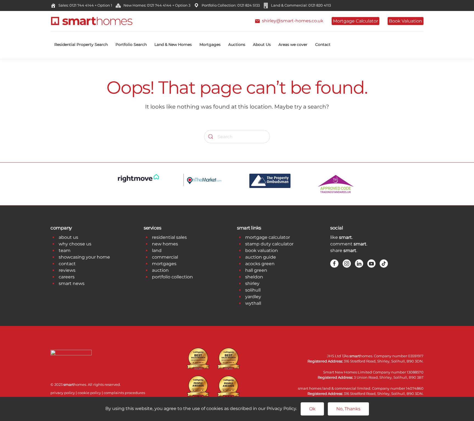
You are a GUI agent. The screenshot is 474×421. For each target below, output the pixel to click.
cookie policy (89, 392)
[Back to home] (91, 21)
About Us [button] (262, 44)
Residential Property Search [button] (81, 44)
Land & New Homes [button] (173, 44)
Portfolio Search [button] (131, 44)
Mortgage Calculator (355, 21)
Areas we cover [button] (292, 44)
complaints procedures (124, 392)
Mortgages (210, 44)
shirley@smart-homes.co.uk (291, 20)
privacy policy (62, 392)
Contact (323, 44)
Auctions (236, 44)
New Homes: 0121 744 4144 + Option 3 (156, 5)
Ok (312, 408)
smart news (71, 283)
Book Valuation (405, 21)
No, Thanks (348, 408)
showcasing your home (84, 257)
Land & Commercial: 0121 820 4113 (300, 5)
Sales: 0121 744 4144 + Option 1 (84, 5)
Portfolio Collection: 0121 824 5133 (230, 5)
